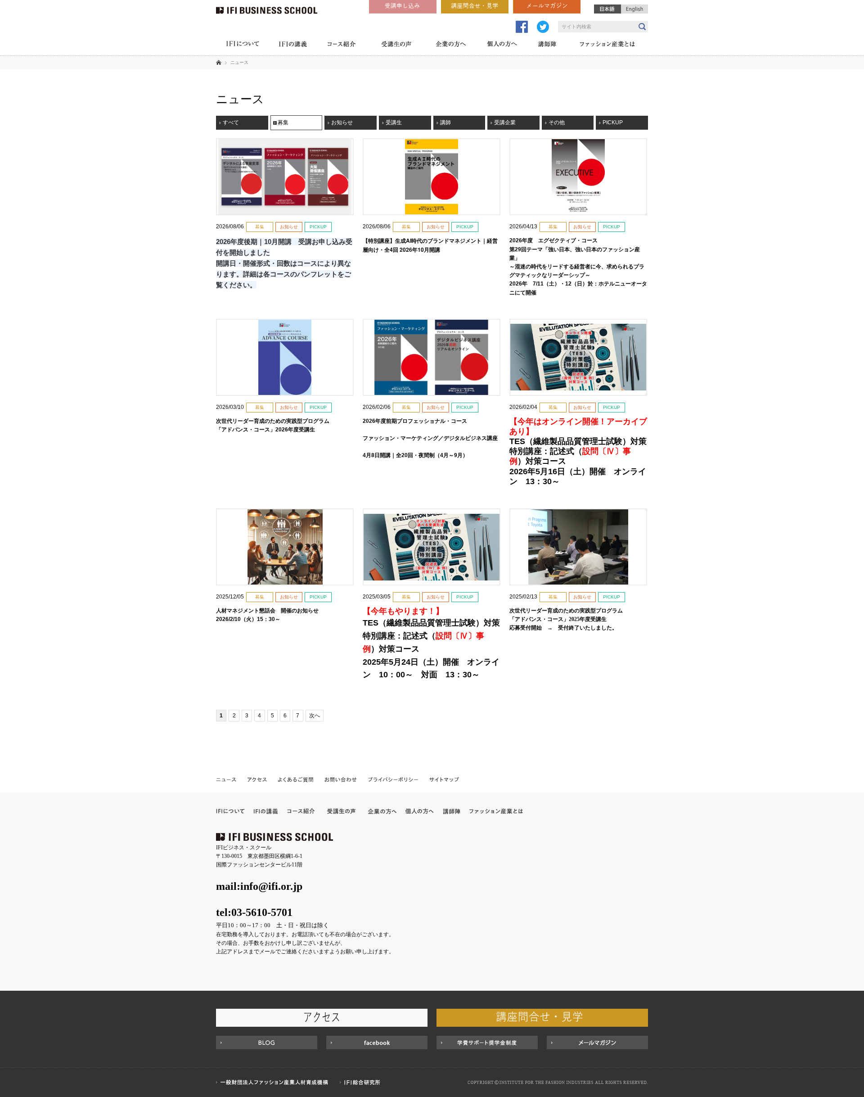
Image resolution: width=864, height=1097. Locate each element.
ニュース (226, 779)
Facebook (377, 1042)
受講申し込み (402, 7)
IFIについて (242, 45)
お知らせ (342, 122)
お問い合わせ (341, 779)
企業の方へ (450, 45)
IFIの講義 (292, 45)
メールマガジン (546, 7)
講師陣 (547, 45)
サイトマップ (443, 779)
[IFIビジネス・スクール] (266, 7)
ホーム (218, 62)
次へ (314, 715)
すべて (231, 122)
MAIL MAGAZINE (597, 1042)
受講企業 (505, 122)
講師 (445, 122)
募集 (283, 122)
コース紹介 (341, 45)
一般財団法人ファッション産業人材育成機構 (273, 1082)
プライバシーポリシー (393, 779)
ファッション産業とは (607, 45)
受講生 (394, 122)
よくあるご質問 (296, 779)
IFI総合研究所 (362, 1082)
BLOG (266, 1042)
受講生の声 (396, 45)
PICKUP (613, 122)
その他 (557, 122)
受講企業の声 (341, 811)
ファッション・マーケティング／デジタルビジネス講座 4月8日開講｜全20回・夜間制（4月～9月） (430, 438)
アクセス (257, 779)
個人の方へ (502, 45)
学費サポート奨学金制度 (487, 1042)
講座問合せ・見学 (474, 7)
